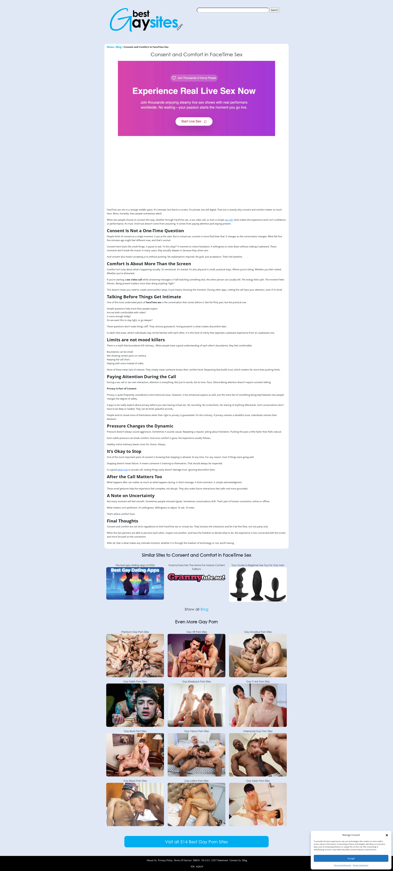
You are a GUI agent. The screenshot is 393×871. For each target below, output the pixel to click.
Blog (118, 46)
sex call (229, 219)
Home (110, 46)
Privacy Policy (165, 860)
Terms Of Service (183, 860)
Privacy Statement (360, 865)
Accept (351, 858)
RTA (193, 866)
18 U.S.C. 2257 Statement (214, 860)
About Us (152, 860)
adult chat (122, 469)
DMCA (196, 860)
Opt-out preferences (342, 865)
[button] (386, 835)
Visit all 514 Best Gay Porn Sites (196, 841)
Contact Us (235, 860)
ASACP (199, 866)
